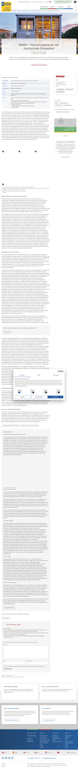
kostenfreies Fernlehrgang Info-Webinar (13, 737)
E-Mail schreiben (61, 89)
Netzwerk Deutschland (69, 741)
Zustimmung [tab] (21, 375)
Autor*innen (22, 634)
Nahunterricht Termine (37, 1)
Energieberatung (30, 741)
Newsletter (42, 747)
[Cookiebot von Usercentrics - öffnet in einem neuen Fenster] (58, 371)
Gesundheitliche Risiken (44, 741)
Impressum (4, 763)
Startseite (14, 10)
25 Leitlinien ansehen (48, 720)
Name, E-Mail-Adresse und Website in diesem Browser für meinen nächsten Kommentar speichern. (25, 666)
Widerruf (3, 766)
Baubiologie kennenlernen (11, 720)
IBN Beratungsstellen (48, 696)
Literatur (41, 744)
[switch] (32, 392)
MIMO (56, 103)
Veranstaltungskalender (25, 1)
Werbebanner (41, 635)
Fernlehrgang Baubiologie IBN (13, 696)
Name (4, 660)
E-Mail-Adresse (30, 660)
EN (51, 1)
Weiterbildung (44, 7)
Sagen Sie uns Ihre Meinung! (39, 65)
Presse (66, 744)
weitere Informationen (9, 607)
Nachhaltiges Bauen (64, 103)
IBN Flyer (66, 745)
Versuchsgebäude (67, 105)
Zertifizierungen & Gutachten (57, 741)
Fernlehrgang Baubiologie (31, 735)
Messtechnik (29, 738)
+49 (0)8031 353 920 (33, 758)
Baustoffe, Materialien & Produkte (56, 739)
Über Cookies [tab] (56, 375)
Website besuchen (69, 89)
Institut (69, 7)
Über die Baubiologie (43, 735)
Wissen (52, 7)
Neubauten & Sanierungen (35, 10)
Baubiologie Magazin (25, 10)
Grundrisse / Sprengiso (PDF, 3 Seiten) (29, 425)
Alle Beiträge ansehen (60, 91)
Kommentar (5, 644)
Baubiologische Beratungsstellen (55, 736)
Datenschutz (4, 765)
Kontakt (46, 1)
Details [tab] (39, 375)
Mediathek (42, 745)
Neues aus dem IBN (68, 735)
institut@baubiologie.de (49, 758)
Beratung (60, 7)
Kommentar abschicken (8, 668)
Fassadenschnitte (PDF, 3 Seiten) (10, 425)
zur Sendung (7, 332)
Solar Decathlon (58, 105)
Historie (66, 738)
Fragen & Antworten (43, 738)
